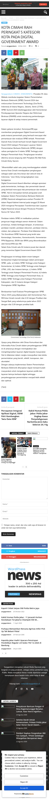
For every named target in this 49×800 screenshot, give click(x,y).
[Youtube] (32, 689)
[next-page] (26, 467)
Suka (44, 546)
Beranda (4, 18)
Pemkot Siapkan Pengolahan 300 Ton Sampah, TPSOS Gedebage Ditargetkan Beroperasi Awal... (30, 735)
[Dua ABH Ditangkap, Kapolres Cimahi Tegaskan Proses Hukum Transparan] (40, 442)
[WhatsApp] (22, 52)
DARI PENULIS (33, 433)
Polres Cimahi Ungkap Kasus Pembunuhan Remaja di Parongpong (22, 451)
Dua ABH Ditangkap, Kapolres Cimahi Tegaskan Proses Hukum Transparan (40, 450)
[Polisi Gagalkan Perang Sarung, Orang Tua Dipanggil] (8, 447)
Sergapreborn (7, 94)
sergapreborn (11, 46)
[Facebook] (4, 52)
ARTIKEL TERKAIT (18, 433)
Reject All (24, 782)
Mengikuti (42, 551)
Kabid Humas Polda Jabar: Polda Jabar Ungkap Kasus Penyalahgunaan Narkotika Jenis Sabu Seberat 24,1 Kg (37, 417)
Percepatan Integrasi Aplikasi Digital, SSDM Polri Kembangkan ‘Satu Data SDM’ (12, 414)
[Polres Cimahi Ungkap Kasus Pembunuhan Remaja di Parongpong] (24, 442)
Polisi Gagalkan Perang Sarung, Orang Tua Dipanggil (8, 460)
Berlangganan (40, 557)
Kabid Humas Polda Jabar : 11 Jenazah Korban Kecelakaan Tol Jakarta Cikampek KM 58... (21, 618)
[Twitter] (10, 52)
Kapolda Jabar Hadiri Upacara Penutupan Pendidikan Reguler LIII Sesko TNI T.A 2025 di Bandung (21, 643)
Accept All (24, 788)
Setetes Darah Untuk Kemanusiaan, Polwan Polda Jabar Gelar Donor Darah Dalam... (31, 722)
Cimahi (11, 18)
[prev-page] (23, 467)
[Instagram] (22, 689)
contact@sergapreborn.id (30, 684)
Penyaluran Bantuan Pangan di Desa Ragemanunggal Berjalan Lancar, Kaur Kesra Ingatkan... (30, 709)
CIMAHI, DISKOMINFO (22, 94)
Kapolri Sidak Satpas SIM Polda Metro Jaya (20, 608)
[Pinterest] (16, 52)
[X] (27, 689)
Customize (24, 776)
